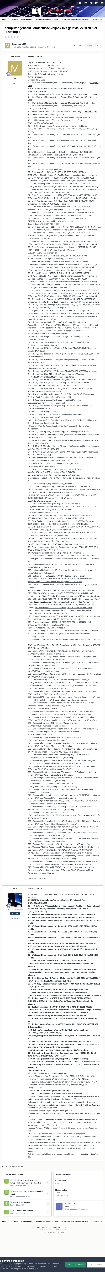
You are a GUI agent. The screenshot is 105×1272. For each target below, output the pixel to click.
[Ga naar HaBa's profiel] (59, 1206)
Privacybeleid (42, 1227)
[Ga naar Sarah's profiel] (6, 1181)
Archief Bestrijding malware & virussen (39, 47)
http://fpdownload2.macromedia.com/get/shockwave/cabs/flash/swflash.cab (61, 602)
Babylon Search (90, 94)
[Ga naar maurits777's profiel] (7, 45)
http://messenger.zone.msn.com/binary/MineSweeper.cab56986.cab (63, 607)
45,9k (15, 918)
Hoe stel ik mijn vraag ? (22, 1202)
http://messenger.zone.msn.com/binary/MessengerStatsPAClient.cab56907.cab (61, 590)
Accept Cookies (76, 1264)
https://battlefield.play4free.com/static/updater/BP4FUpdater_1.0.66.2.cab (68, 596)
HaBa (67, 1206)
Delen (78, 45)
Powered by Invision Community (52, 1232)
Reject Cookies (95, 1264)
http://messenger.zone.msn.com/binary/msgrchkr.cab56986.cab (55, 582)
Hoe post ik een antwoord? (24, 1211)
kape (15, 888)
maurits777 (21, 44)
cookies (13, 1263)
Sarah (12, 1185)
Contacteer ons (54, 1227)
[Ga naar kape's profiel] (15, 900)
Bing (93, 103)
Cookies (65, 1227)
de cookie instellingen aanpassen (35, 1266)
